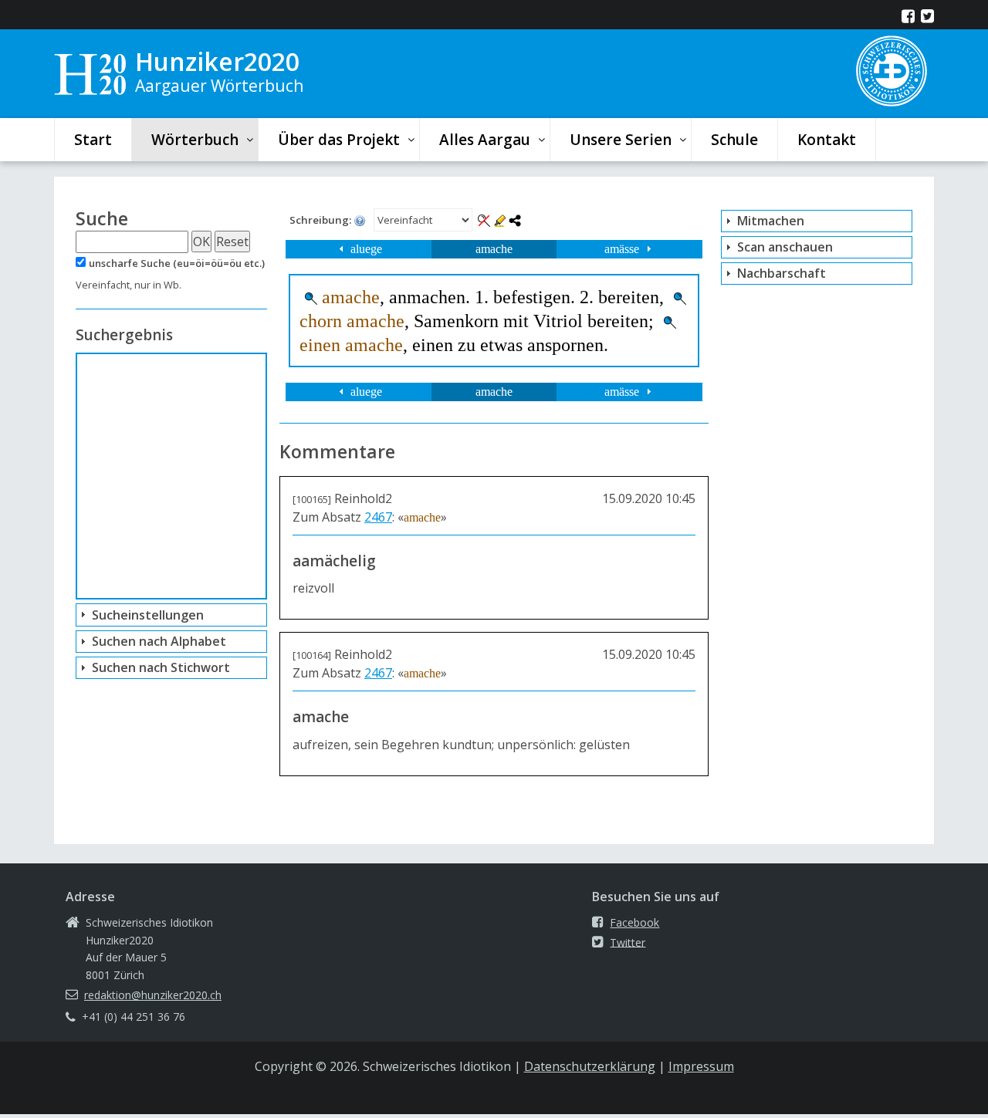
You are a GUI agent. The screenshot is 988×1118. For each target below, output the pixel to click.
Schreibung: (321, 220)
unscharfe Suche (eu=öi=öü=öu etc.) (177, 263)
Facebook (634, 922)
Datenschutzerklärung (589, 1066)
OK (201, 241)
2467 (378, 516)
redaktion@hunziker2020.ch (153, 995)
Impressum (701, 1066)
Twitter (627, 941)
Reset (232, 241)
